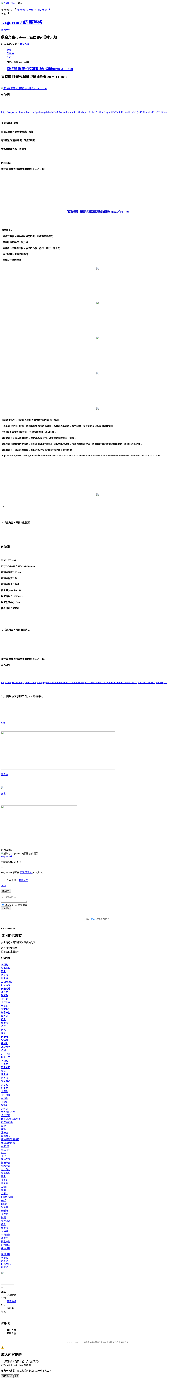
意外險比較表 (8, 1112)
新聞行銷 (5, 1254)
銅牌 (3, 1190)
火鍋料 (4, 1040)
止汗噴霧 (5, 1002)
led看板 (4, 1211)
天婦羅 (4, 1036)
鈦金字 (4, 1207)
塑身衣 (4, 774)
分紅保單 (5, 1115)
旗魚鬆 (4, 1016)
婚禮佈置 (5, 1162)
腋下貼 (4, 995)
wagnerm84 (6, 856)
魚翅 (3, 1050)
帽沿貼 (4, 1064)
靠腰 (3, 1126)
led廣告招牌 (7, 1197)
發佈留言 (6, 908)
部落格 (10, 53)
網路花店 (5, 1159)
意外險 (4, 1108)
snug (3, 722)
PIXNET (76, 1342)
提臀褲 (4, 1267)
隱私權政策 (113, 1342)
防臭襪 (4, 978)
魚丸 (3, 1033)
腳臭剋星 (5, 968)
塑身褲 (4, 1261)
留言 (29, 872)
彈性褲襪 (5, 1221)
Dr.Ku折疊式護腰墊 (11, 1119)
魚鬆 (3, 793)
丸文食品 (5, 1009)
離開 (16, 1376)
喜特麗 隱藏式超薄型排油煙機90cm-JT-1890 (40, 69)
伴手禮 (4, 1023)
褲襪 (3, 1217)
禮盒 (3, 1019)
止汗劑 (4, 999)
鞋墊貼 (4, 1006)
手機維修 (5, 1235)
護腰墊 (4, 1132)
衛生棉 (4, 1238)
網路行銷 (5, 1248)
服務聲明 (124, 1342)
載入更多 (6, 891)
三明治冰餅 (7, 982)
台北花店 (5, 1169)
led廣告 (4, 1204)
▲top (3, 885)
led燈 (3, 1200)
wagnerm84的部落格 (21, 22)
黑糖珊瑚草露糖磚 (10, 1139)
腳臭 (3, 971)
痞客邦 (23, 872)
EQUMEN (6, 1264)
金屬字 (4, 1193)
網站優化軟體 (8, 1143)
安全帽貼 (5, 988)
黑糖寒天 (5, 1136)
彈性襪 (4, 1214)
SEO (3, 1152)
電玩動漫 (24, 44)
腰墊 (3, 1129)
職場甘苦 (23, 880)
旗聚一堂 (5, 1012)
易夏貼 (4, 992)
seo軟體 (5, 1146)
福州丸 (4, 1043)
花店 (3, 1156)
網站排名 (5, 1150)
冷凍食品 (5, 1047)
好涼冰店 (5, 985)
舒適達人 (5, 1245)
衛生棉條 (5, 1241)
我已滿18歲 (7, 1376)
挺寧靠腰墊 (7, 1122)
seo (2, 1251)
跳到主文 (5, 30)
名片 (9, 57)
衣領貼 (4, 964)
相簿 (9, 50)
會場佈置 (5, 1166)
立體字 (4, 1186)
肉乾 (3, 1030)
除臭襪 (4, 975)
